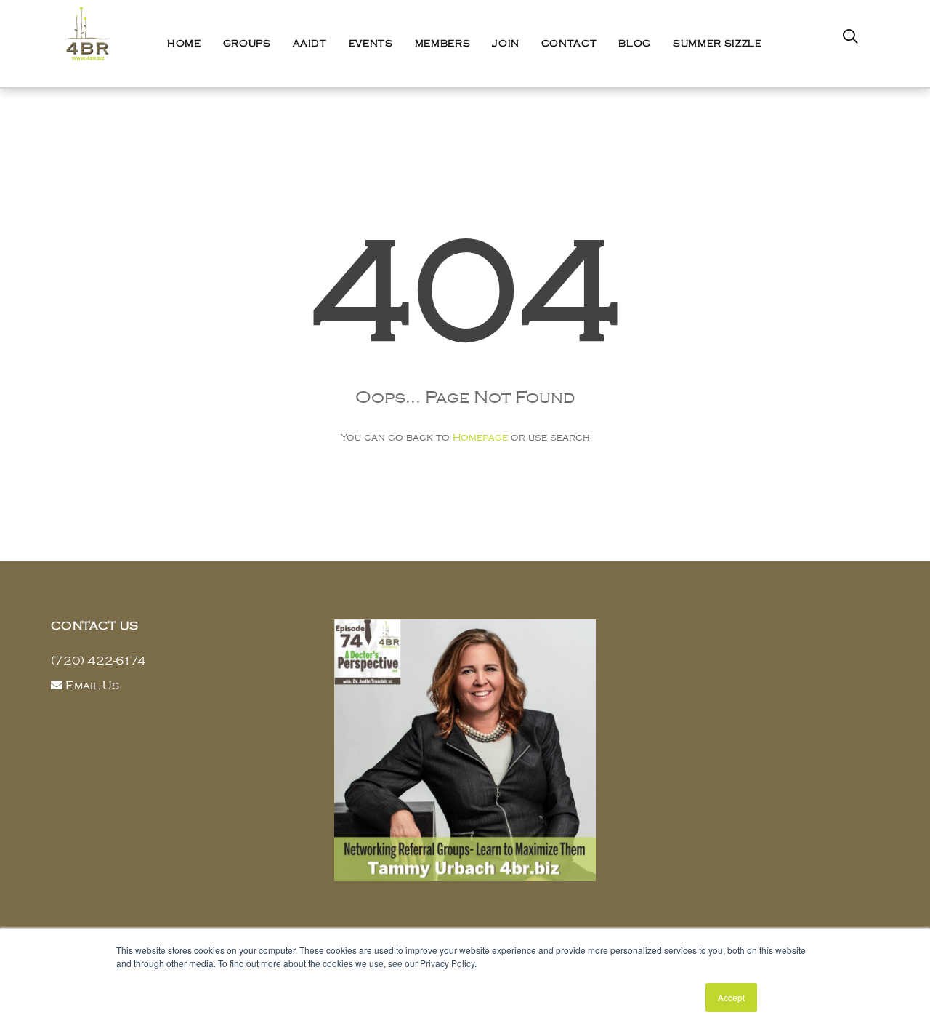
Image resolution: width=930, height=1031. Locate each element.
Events (371, 44)
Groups (247, 44)
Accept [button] (731, 997)
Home (184, 44)
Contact (569, 44)
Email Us (92, 685)
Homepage (480, 437)
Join (505, 44)
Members (443, 44)
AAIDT (310, 44)
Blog (634, 44)
